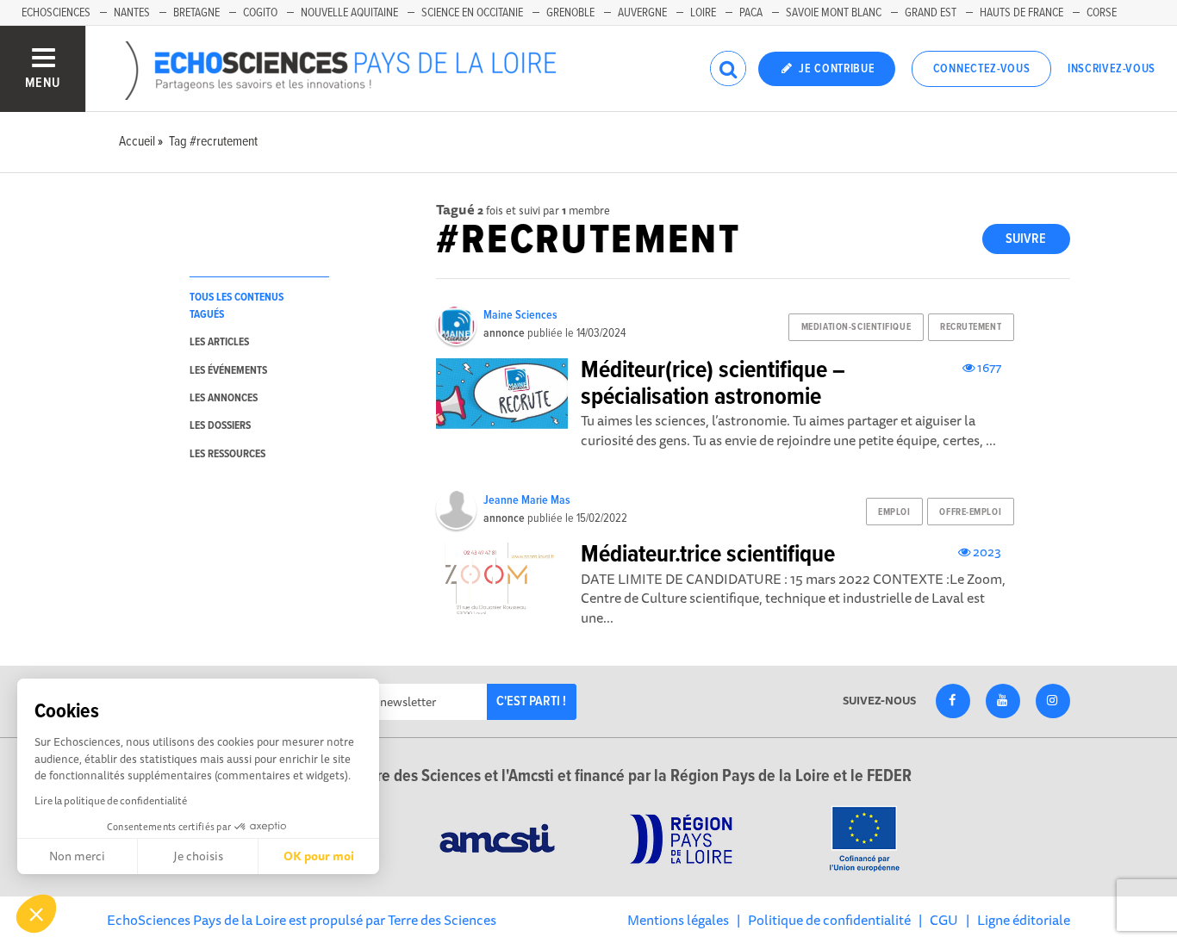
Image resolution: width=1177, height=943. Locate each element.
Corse (1102, 13)
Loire (703, 13)
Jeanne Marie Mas (526, 500)
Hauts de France (1021, 13)
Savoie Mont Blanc (833, 13)
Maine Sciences (520, 315)
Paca (751, 13)
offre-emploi (970, 512)
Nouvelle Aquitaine (349, 13)
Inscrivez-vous (1111, 69)
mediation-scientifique (856, 327)
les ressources (227, 454)
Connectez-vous (982, 69)
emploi (894, 512)
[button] (36, 913)
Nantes (132, 13)
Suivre (1026, 239)
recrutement (970, 327)
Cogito (260, 13)
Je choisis (198, 856)
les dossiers (220, 426)
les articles (219, 342)
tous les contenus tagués (236, 305)
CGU (944, 920)
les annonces (224, 398)
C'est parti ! (531, 701)
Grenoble (570, 13)
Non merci (77, 856)
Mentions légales (678, 920)
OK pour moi (318, 856)
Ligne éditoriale (1023, 920)
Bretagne (196, 13)
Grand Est (930, 13)
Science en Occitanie (472, 13)
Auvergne (642, 13)
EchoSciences (56, 13)
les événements (228, 370)
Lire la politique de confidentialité (110, 800)
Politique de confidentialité (829, 920)
